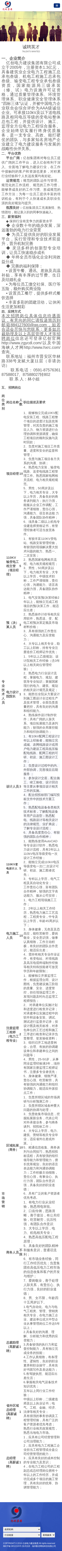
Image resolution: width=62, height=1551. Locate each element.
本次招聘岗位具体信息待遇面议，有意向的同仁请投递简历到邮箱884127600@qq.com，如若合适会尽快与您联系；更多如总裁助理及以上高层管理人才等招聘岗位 (30, 327)
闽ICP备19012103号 (12, 1546)
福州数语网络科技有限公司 (44, 1546)
